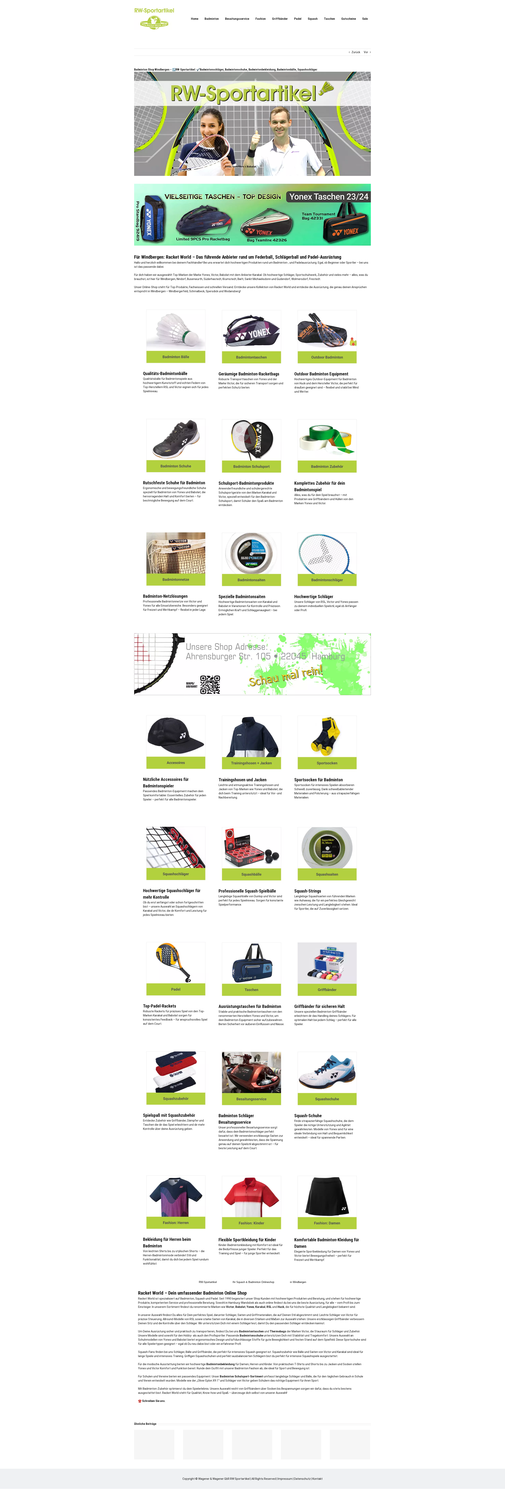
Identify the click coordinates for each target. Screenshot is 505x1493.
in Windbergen (298, 1282)
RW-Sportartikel (208, 1282)
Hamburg (234, 1302)
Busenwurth (194, 279)
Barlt (240, 279)
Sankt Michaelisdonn (258, 279)
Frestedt (314, 279)
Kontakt (317, 1478)
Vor (366, 52)
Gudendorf (283, 279)
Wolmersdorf (299, 279)
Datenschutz (302, 1478)
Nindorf (181, 279)
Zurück (356, 52)
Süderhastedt (212, 279)
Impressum (285, 1478)
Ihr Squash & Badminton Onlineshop (253, 1282)
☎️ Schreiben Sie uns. (152, 1401)
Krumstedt (229, 279)
